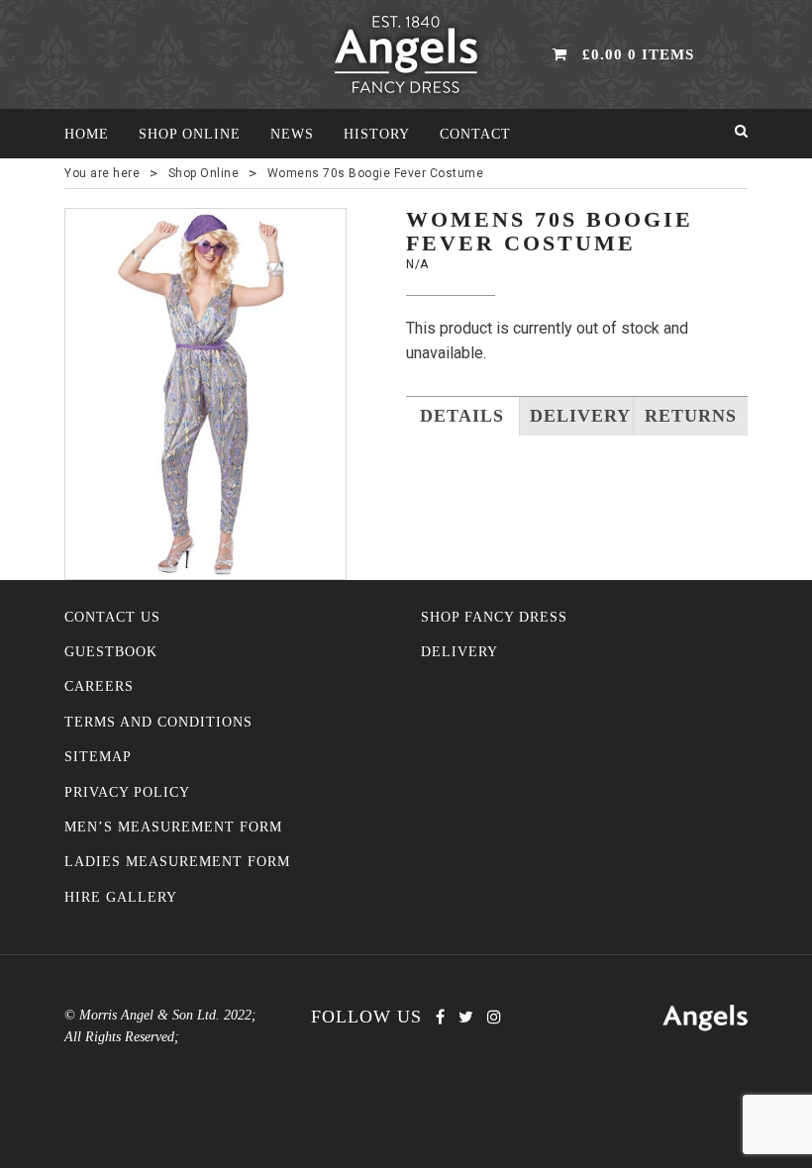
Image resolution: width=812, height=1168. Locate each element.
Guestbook (110, 651)
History (377, 134)
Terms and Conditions (158, 722)
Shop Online (190, 134)
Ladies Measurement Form (177, 861)
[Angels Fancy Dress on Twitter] (465, 1017)
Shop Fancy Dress (494, 617)
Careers (99, 686)
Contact (475, 134)
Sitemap (98, 756)
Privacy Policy (127, 792)
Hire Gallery (120, 897)
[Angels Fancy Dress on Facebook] (440, 1017)
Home (86, 134)
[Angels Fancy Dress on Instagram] (494, 1017)
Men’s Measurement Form (173, 827)
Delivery (459, 651)
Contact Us (112, 617)
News (292, 134)
